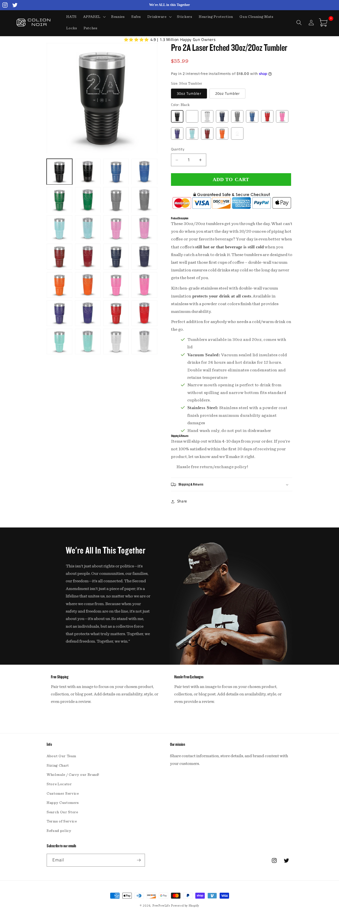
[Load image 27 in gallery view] (116, 341)
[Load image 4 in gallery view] (144, 172)
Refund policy (59, 831)
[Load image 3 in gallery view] (116, 172)
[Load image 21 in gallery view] (59, 313)
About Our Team (61, 756)
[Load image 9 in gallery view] (59, 228)
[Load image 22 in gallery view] (88, 313)
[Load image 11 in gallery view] (116, 228)
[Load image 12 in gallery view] (144, 228)
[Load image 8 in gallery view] (144, 200)
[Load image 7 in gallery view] (116, 200)
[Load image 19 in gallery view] (116, 285)
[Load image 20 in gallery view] (144, 285)
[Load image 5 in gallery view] (59, 200)
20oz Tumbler (227, 94)
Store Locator (59, 784)
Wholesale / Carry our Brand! (73, 775)
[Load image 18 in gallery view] (88, 285)
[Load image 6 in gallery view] (88, 200)
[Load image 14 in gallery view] (88, 256)
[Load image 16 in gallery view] (144, 256)
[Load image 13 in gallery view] (59, 256)
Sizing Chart (58, 765)
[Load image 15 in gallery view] (116, 256)
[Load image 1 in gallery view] (59, 172)
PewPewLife (161, 905)
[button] (94, 17)
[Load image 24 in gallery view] (144, 313)
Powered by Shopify (185, 905)
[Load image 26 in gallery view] (88, 341)
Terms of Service (62, 821)
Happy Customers (63, 803)
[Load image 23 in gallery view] (116, 313)
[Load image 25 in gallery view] (59, 341)
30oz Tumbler (189, 94)
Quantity (178, 149)
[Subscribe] (139, 860)
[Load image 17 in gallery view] (59, 285)
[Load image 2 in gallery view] (88, 172)
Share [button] (182, 501)
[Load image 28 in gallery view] (144, 341)
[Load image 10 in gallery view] (88, 228)
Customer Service (63, 793)
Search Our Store (62, 812)
